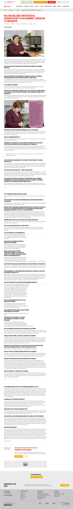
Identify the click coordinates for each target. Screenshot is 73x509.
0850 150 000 (13, 1)
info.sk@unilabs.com (9, 495)
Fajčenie (30, 23)
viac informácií (64, 485)
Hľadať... (59, 2)
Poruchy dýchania (24, 23)
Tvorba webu (63, 504)
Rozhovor (12, 23)
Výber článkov (18, 456)
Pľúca (35, 23)
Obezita (18, 23)
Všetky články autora (36, 476)
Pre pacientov (7, 23)
